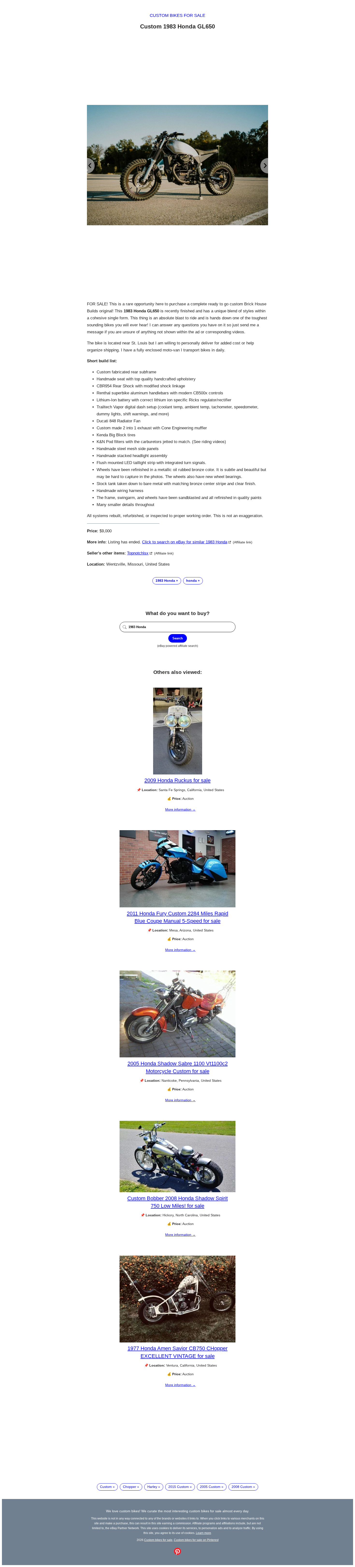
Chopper (129, 1487)
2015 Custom (178, 1487)
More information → (180, 809)
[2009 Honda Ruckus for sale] (177, 773)
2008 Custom (242, 1487)
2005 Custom (210, 1487)
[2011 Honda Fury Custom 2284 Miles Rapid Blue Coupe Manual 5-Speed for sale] (177, 906)
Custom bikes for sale (177, 15)
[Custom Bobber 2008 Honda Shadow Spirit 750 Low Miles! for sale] (177, 1191)
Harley (152, 1487)
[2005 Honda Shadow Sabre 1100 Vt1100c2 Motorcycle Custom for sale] (177, 1056)
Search (177, 638)
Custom (106, 1487)
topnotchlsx (138, 553)
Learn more (203, 1532)
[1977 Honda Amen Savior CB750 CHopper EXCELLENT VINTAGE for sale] (177, 1341)
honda (191, 580)
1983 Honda (165, 580)
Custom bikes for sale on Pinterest (196, 1539)
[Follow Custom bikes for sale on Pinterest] (177, 1554)
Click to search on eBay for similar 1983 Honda (184, 542)
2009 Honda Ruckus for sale (177, 780)
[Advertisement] (177, 68)
